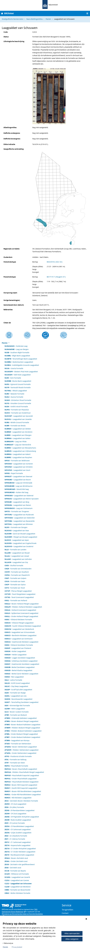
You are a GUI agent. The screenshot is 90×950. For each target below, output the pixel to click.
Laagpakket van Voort (17, 470)
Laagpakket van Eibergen (18, 435)
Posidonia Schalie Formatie (18, 756)
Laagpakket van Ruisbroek (19, 514)
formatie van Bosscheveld (17, 890)
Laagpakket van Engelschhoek (20, 543)
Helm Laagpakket (15, 709)
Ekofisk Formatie (14, 565)
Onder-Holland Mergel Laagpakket (21, 616)
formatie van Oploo (15, 584)
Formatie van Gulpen (15, 578)
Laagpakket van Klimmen (19, 524)
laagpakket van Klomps (17, 740)
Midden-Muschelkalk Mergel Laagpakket (24, 772)
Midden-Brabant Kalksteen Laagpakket (23, 731)
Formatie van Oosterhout (17, 413)
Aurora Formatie (14, 397)
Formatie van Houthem (17, 572)
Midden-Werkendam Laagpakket (21, 750)
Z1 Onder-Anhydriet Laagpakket (20, 848)
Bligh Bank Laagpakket (17, 356)
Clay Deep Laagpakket (16, 686)
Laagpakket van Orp (16, 562)
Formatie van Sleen (15, 763)
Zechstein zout (13, 867)
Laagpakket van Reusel (17, 553)
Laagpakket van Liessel (17, 556)
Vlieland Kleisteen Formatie (18, 619)
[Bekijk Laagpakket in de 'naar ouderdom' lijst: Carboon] (27, 335)
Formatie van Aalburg (15, 759)
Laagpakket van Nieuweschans (20, 448)
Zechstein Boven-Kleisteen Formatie (21, 801)
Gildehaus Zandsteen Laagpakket (21, 661)
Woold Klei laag (17, 489)
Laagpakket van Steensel (18, 476)
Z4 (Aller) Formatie (14, 807)
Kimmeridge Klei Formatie (17, 705)
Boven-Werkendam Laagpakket (21, 747)
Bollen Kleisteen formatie (17, 893)
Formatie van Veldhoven (17, 460)
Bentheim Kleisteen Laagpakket (20, 635)
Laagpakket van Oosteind (19, 546)
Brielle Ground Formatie (17, 422)
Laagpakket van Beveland (17, 887)
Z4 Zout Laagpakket (15, 813)
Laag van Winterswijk (18, 483)
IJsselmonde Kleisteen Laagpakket (21, 642)
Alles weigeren (72, 939)
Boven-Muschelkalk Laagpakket (21, 769)
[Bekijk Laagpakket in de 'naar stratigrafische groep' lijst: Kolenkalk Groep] (63, 335)
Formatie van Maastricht (17, 575)
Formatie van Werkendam (18, 744)
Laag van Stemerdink (18, 445)
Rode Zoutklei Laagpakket (18, 820)
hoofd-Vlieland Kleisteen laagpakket (23, 626)
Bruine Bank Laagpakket (18, 381)
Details (5, 947)
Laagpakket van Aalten (17, 438)
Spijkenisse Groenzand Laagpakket (21, 613)
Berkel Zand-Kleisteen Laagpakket (21, 674)
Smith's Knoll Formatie (16, 406)
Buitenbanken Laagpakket (19, 362)
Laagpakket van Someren (19, 464)
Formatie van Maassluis (17, 410)
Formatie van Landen (15, 549)
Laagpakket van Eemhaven (19, 639)
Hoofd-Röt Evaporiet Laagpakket (21, 788)
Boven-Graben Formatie (17, 712)
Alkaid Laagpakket (16, 390)
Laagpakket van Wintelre (19, 467)
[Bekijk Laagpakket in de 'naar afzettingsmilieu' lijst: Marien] (45, 335)
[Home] (2, 13)
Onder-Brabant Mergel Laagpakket (21, 734)
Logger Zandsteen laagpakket (20, 658)
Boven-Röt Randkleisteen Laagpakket (23, 791)
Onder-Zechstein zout (16, 861)
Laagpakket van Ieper (17, 540)
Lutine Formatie (13, 680)
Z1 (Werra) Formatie (15, 839)
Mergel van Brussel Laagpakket (21, 537)
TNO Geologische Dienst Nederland (19, 910)
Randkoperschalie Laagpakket (19, 855)
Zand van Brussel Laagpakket (20, 534)
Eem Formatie (13, 378)
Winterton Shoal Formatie (18, 400)
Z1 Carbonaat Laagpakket (18, 842)
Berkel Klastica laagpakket (18, 670)
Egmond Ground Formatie (18, 384)
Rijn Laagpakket (14, 677)
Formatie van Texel (15, 588)
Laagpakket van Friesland (18, 648)
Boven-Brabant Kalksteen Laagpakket (22, 724)
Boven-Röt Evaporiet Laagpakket (21, 785)
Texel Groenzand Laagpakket (19, 597)
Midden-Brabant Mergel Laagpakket (22, 728)
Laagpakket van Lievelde (18, 419)
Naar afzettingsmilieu (34, 19)
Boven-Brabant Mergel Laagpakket (21, 721)
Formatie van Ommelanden (18, 569)
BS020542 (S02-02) (54, 262)
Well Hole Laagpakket (18, 375)
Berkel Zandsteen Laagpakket (20, 667)
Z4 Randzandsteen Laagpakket (19, 810)
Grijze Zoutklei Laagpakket (18, 833)
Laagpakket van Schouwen (18, 883)
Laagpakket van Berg (17, 502)
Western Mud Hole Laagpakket (21, 371)
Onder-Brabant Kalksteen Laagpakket (22, 737)
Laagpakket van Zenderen (18, 432)
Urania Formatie (14, 368)
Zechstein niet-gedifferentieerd (20, 864)
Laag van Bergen (17, 349)
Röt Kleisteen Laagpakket (18, 798)
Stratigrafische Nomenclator (12, 19)
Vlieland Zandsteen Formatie (19, 645)
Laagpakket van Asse (17, 530)
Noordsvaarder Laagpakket (18, 699)
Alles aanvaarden (72, 933)
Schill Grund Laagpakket (17, 683)
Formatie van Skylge (15, 693)
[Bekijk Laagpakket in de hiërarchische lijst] (9, 335)
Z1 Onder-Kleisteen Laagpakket (20, 852)
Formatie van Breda (15, 425)
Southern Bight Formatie (17, 352)
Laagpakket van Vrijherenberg (20, 451)
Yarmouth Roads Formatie (18, 387)
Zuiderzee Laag (16, 346)
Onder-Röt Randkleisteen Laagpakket (23, 794)
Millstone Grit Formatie (17, 874)
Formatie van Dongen (16, 527)
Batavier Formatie (14, 394)
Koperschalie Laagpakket (17, 845)
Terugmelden (67, 909)
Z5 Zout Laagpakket (15, 804)
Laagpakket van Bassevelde (20, 521)
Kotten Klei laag (16, 492)
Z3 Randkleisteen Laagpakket (19, 826)
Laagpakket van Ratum (18, 505)
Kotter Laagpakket (15, 651)
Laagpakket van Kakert (17, 454)
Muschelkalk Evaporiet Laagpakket (22, 775)
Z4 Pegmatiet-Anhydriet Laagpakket (22, 817)
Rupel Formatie (14, 473)
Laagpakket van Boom (18, 480)
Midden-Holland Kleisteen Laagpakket (23, 607)
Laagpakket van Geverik (17, 877)
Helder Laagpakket (15, 654)
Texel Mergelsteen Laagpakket (20, 594)
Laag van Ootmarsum (18, 508)
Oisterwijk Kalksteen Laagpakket (21, 718)
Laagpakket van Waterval (19, 495)
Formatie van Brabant (16, 715)
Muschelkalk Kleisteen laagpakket (21, 782)
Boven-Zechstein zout (16, 858)
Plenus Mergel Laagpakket (18, 591)
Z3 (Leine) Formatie (15, 823)
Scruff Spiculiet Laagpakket (18, 689)
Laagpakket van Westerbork (19, 629)
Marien (48, 19)
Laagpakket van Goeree (17, 880)
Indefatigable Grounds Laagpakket (22, 365)
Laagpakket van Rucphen (18, 457)
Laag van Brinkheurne (18, 486)
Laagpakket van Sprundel (19, 416)
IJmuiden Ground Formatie (18, 403)
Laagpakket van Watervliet (20, 518)
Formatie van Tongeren (17, 511)
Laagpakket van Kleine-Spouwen (22, 499)
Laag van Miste (15, 441)
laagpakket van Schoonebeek (20, 632)
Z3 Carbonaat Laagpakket (18, 829)
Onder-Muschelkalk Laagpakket (21, 778)
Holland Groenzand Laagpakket (20, 610)
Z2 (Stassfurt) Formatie (16, 836)
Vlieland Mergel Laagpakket (19, 623)
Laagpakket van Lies (15, 696)
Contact (65, 913)
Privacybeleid (17, 947)
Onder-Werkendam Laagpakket (20, 753)
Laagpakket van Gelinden (18, 559)
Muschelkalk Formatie (16, 766)
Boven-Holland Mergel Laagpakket (22, 604)
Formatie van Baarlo (15, 871)
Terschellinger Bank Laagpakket (21, 359)
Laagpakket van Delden (18, 429)
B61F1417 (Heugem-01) (56, 277)
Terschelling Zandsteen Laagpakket (21, 702)
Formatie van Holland (16, 600)
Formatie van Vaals (15, 581)
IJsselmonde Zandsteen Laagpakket (22, 664)
